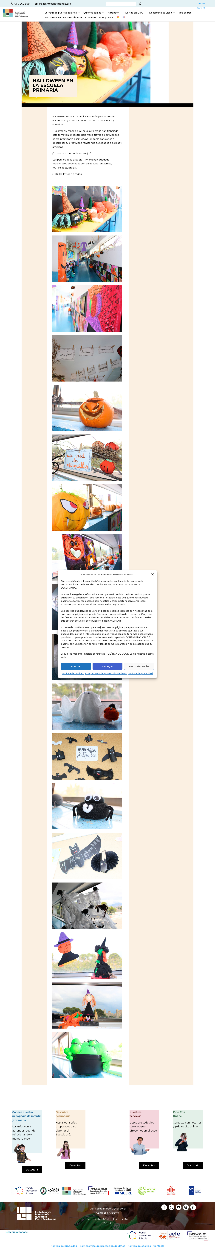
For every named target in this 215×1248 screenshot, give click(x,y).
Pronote (200, 3)
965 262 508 (22, 3)
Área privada (106, 17)
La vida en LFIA (134, 13)
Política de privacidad (140, 673)
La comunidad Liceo (160, 13)
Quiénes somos (92, 13)
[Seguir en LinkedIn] (193, 1207)
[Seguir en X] (171, 1207)
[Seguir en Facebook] (164, 1207)
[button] (152, 574)
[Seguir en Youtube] (178, 1207)
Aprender (113, 13)
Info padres (185, 13)
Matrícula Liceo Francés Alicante (63, 17)
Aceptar (76, 666)
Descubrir (32, 1169)
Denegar (107, 666)
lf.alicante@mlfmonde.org (55, 3)
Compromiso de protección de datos (106, 673)
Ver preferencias (139, 666)
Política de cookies (73, 673)
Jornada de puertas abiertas (61, 13)
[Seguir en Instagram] (186, 1207)
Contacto (90, 17)
